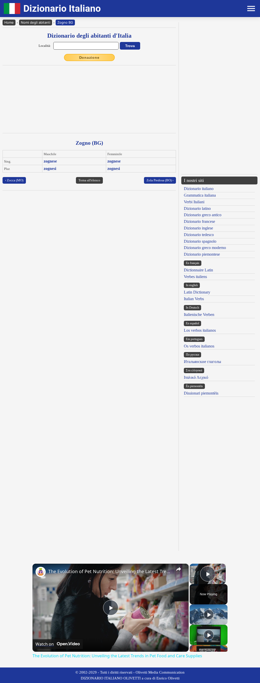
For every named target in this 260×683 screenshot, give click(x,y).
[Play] (209, 614)
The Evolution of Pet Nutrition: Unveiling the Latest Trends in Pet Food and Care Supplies (109, 571)
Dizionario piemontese (202, 254)
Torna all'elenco (89, 180)
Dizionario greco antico (202, 215)
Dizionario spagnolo (200, 241)
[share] (178, 569)
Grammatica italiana (200, 195)
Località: (45, 46)
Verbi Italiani (194, 202)
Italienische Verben (199, 314)
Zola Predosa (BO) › (160, 180)
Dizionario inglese (198, 228)
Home (9, 22)
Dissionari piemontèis (201, 393)
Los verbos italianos (200, 330)
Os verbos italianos (199, 346)
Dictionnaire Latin (198, 270)
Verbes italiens (195, 276)
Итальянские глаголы (202, 361)
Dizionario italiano (199, 188)
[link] (41, 572)
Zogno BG (65, 22)
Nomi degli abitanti (35, 22)
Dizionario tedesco (199, 234)
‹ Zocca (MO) (14, 180)
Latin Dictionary (197, 292)
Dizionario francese (199, 221)
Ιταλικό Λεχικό (196, 377)
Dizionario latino (197, 208)
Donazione (89, 57)
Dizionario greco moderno (205, 247)
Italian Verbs (194, 299)
